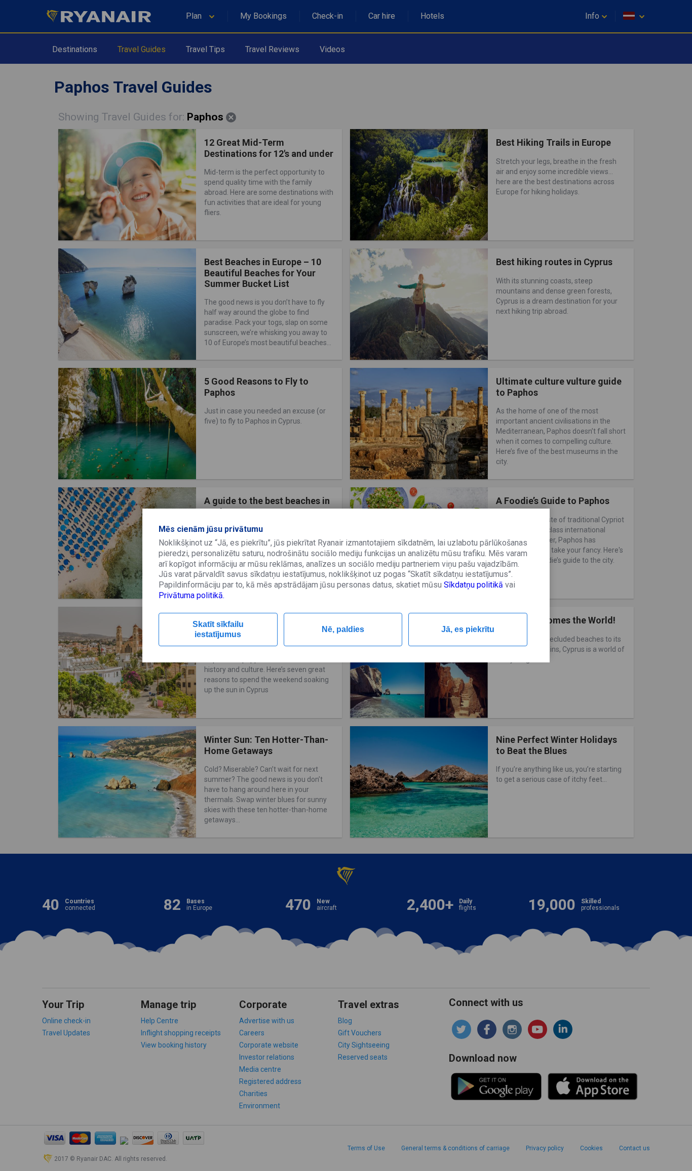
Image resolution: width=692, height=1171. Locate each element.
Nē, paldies (343, 629)
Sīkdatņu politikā (473, 585)
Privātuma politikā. (191, 595)
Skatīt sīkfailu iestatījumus (218, 629)
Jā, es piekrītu (467, 629)
